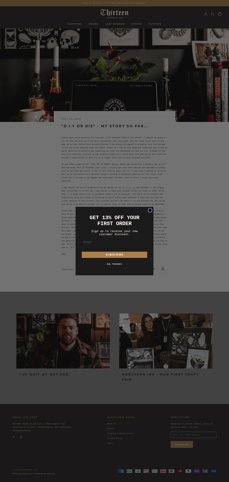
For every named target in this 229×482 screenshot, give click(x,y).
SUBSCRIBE (115, 254)
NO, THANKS (114, 264)
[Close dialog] (150, 210)
